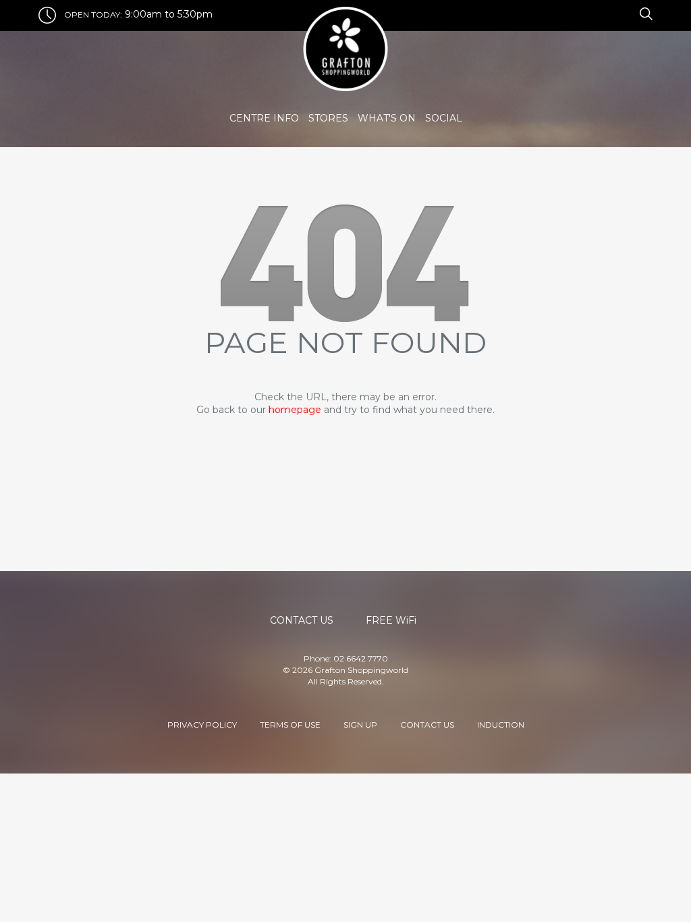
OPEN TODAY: (93, 14)
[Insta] (623, 13)
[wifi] (632, 13)
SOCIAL (443, 118)
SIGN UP (360, 725)
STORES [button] (328, 118)
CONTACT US (427, 725)
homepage (295, 410)
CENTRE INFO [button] (264, 118)
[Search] (644, 13)
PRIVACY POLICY (202, 725)
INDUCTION (500, 725)
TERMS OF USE (290, 725)
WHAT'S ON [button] (387, 118)
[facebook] (615, 13)
